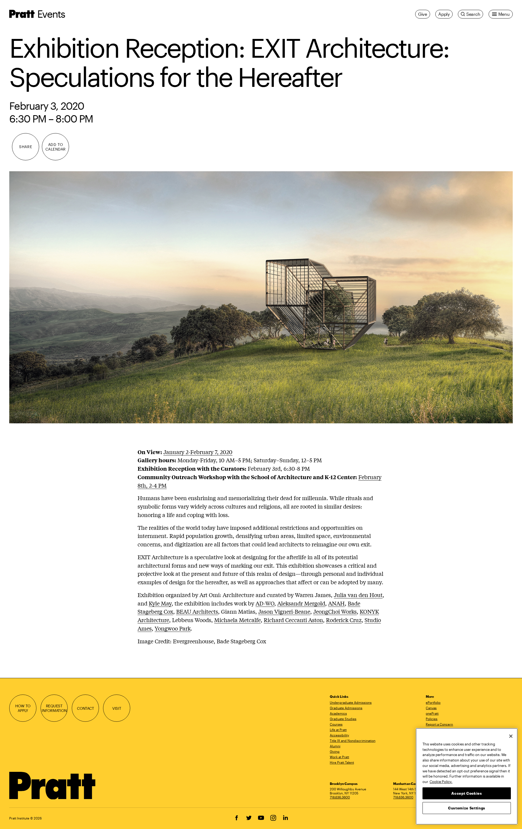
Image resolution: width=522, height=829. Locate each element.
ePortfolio (433, 702)
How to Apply (22, 708)
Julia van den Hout (358, 594)
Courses (336, 724)
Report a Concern (439, 724)
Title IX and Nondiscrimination (352, 740)
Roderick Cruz (344, 619)
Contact (85, 708)
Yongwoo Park (173, 628)
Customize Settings (466, 808)
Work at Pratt (339, 757)
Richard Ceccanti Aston (293, 619)
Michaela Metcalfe (237, 619)
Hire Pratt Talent (342, 762)
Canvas (431, 708)
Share (25, 146)
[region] (467, 776)
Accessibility (339, 735)
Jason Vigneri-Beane (284, 611)
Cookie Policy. (441, 781)
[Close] (511, 736)
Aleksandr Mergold (301, 603)
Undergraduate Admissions (351, 702)
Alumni (335, 746)
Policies (431, 719)
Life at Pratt (338, 730)
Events (51, 14)
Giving (335, 751)
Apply (444, 14)
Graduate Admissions (346, 708)
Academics (338, 713)
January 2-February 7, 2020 (197, 451)
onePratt (432, 713)
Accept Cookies (466, 793)
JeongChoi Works (335, 611)
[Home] (52, 786)
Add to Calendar (55, 146)
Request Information (54, 708)
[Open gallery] (260, 297)
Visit (116, 708)
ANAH (336, 603)
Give (422, 14)
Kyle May (160, 603)
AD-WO (265, 603)
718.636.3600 (340, 797)
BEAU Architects (197, 611)
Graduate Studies (343, 719)
